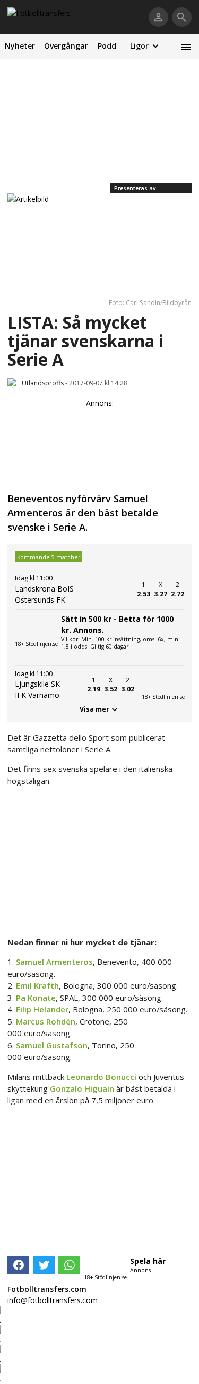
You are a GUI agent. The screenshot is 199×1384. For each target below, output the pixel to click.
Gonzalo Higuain (82, 1088)
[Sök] (182, 17)
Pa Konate (36, 997)
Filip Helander (42, 1009)
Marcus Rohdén (45, 1021)
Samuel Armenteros (54, 961)
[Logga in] (158, 17)
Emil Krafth (37, 985)
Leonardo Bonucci (101, 1077)
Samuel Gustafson (52, 1045)
